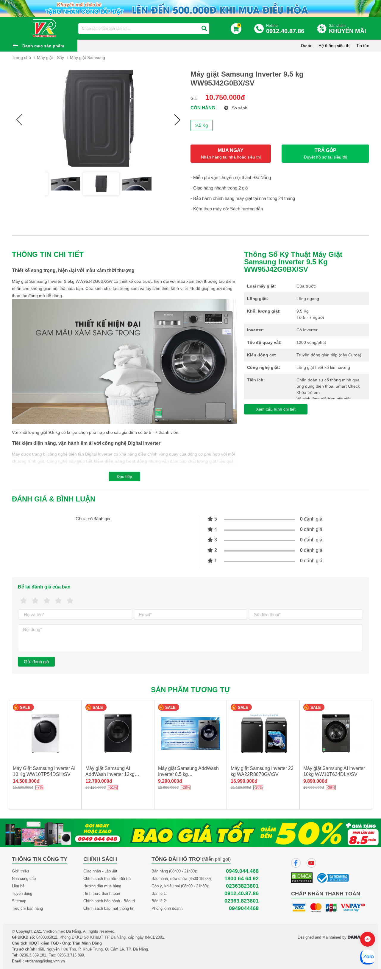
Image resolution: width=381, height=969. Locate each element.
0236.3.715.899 (70, 955)
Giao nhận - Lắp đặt (100, 871)
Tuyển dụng (22, 893)
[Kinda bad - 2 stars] (35, 601)
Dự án (307, 45)
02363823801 (242, 886)
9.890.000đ (243, 781)
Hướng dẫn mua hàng (102, 886)
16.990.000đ (171, 781)
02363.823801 (241, 900)
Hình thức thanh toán (101, 893)
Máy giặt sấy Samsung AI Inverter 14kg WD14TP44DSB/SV (330, 774)
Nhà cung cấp (24, 878)
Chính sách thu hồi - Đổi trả (107, 878)
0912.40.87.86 (241, 893)
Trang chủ (21, 57)
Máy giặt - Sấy (50, 57)
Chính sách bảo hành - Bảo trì (109, 901)
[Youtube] (311, 863)
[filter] (204, 28)
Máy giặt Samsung (87, 57)
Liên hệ (18, 886)
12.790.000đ (26, 781)
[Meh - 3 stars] (47, 601)
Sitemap (19, 901)
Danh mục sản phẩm (43, 46)
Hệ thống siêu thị (334, 45)
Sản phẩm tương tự (190, 690)
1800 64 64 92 (241, 878)
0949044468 (244, 908)
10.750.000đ (225, 97)
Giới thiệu (20, 871)
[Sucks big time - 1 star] (23, 601)
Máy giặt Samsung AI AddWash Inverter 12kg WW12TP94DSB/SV (37, 774)
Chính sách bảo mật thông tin (108, 908)
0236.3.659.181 (33, 955)
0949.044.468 (242, 871)
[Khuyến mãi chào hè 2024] (190, 7)
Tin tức (362, 45)
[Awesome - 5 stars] (70, 601)
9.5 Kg (201, 125)
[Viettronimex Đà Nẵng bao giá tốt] (190, 832)
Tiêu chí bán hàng (27, 908)
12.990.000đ (316, 781)
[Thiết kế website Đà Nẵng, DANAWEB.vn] (358, 937)
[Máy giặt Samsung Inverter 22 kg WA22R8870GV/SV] (190, 733)
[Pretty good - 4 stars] (58, 601)
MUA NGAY (231, 153)
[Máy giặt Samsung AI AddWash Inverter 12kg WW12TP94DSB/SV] (45, 733)
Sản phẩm (347, 29)
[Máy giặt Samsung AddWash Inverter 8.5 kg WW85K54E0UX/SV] (117, 733)
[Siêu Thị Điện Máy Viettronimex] (44, 27)
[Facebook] (296, 863)
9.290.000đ (97, 781)
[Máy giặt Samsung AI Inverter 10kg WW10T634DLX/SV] (263, 733)
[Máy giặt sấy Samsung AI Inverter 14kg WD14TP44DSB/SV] (335, 733)
